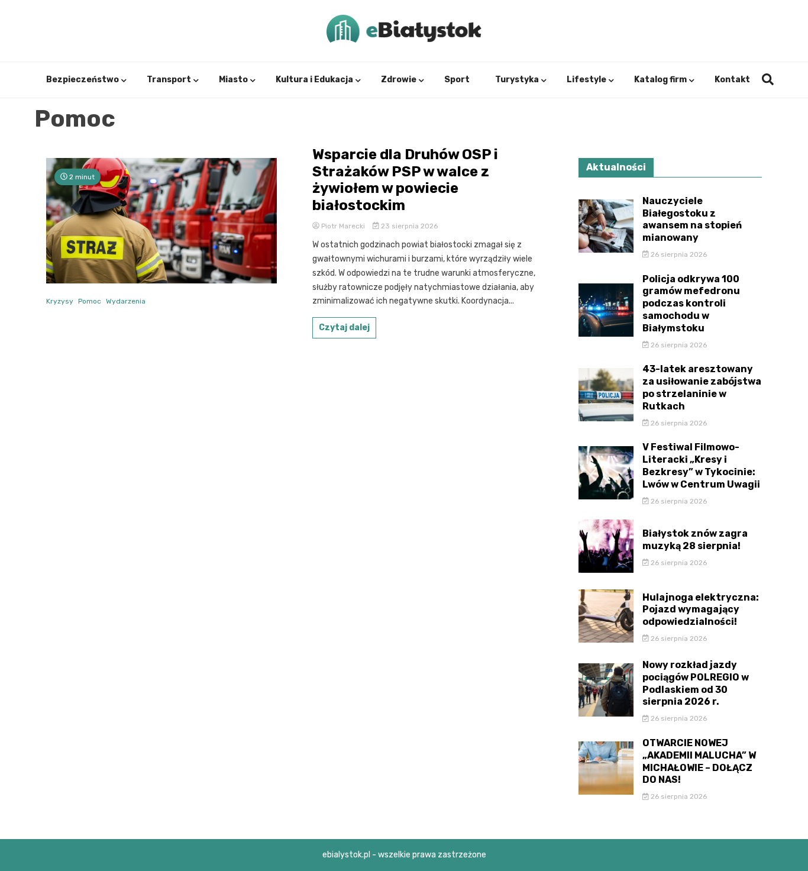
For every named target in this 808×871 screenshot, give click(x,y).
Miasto (233, 80)
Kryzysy (59, 301)
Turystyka (517, 80)
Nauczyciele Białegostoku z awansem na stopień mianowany (692, 219)
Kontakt (732, 80)
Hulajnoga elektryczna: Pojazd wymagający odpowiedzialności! (700, 610)
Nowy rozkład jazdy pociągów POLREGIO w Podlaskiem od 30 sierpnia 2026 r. (695, 683)
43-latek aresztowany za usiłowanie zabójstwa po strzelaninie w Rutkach (701, 387)
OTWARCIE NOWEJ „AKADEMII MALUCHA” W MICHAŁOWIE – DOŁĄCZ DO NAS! (699, 761)
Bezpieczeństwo (82, 80)
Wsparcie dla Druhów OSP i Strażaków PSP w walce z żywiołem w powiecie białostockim (405, 180)
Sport (457, 80)
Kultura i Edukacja (314, 80)
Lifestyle (586, 80)
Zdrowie (398, 80)
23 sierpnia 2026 (408, 226)
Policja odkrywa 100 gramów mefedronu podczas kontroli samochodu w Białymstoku (691, 303)
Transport (169, 80)
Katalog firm (660, 80)
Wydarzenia (126, 301)
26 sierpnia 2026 (678, 254)
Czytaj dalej (344, 327)
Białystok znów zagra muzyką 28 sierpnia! (695, 539)
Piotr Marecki (343, 226)
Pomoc (89, 301)
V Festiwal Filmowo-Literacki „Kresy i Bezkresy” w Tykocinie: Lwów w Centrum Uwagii (701, 465)
